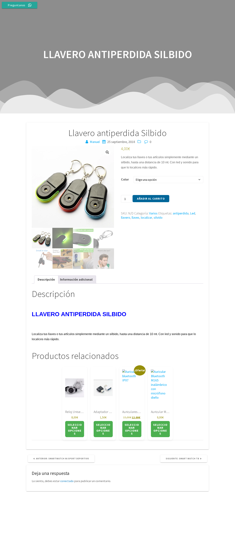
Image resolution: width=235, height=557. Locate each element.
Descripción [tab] (46, 279)
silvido (158, 217)
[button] (107, 152)
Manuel (95, 142)
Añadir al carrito (151, 198)
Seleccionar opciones (75, 429)
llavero (125, 217)
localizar (146, 217)
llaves (135, 217)
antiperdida (181, 213)
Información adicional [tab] (76, 279)
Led (192, 213)
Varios (153, 213)
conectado (67, 481)
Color (125, 179)
